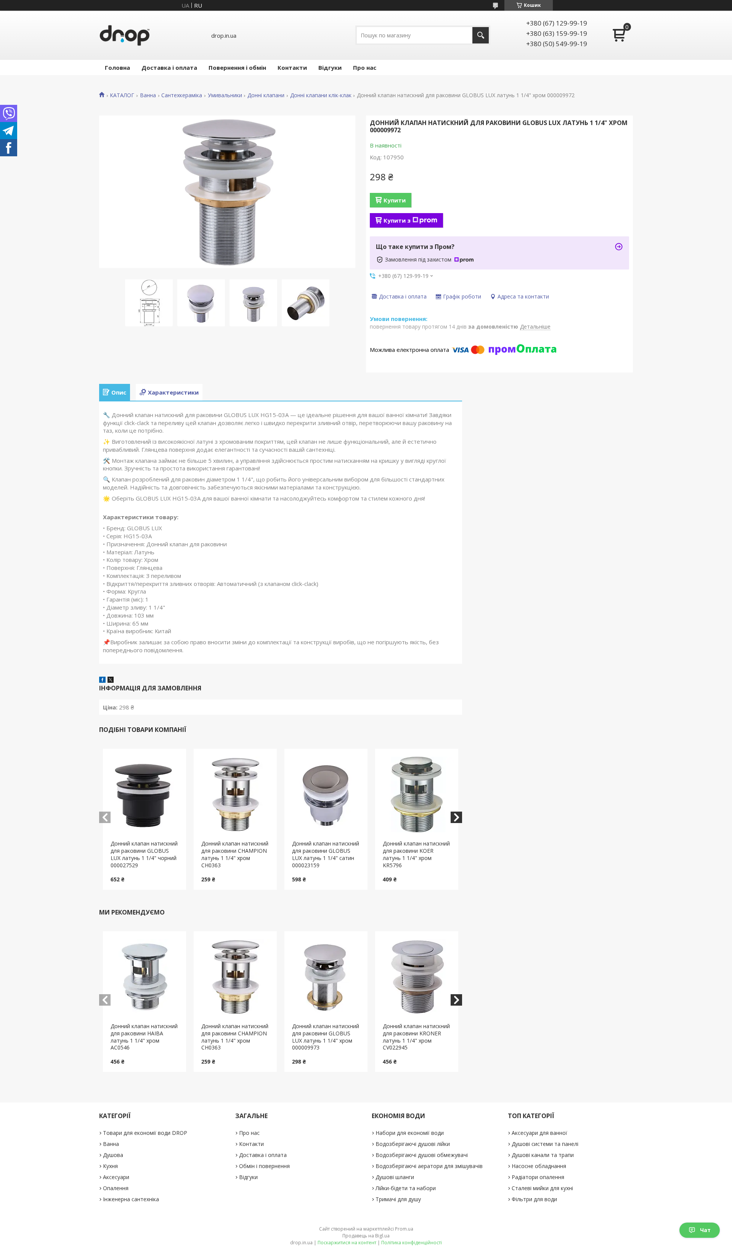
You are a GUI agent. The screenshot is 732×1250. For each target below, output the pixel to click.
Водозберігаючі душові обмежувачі (422, 1155)
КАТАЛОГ (122, 95)
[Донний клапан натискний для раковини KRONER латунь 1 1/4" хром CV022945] (417, 977)
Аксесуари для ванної (539, 1132)
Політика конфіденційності (411, 1242)
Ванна (148, 95)
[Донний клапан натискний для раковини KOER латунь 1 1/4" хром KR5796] (417, 794)
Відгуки (330, 67)
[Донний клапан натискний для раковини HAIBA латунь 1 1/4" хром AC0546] (145, 977)
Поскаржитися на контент (347, 1242)
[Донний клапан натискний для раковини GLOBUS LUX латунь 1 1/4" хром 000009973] (326, 977)
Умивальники (225, 95)
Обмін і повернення (264, 1166)
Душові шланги (395, 1177)
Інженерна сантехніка (131, 1199)
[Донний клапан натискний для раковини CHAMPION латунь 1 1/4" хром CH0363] (235, 794)
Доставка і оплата (169, 67)
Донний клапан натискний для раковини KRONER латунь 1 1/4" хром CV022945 (416, 1036)
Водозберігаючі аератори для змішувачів (429, 1166)
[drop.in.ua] (124, 35)
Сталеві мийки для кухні (542, 1188)
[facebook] (102, 680)
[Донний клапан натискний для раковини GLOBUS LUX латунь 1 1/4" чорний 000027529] (145, 794)
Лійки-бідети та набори (406, 1188)
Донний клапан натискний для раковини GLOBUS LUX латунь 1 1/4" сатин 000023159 (325, 854)
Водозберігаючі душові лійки (413, 1143)
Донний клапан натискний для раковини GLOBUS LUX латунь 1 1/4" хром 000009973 (325, 1036)
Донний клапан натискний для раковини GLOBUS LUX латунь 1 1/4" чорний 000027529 (144, 854)
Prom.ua (404, 1229)
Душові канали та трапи (543, 1155)
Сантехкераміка (181, 95)
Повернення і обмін (237, 67)
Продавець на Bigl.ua (366, 1235)
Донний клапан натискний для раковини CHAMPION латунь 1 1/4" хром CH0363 (234, 854)
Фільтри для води (534, 1199)
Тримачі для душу (398, 1199)
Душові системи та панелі (545, 1143)
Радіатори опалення (538, 1177)
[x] (111, 680)
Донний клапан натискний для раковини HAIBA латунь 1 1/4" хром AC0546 (144, 1036)
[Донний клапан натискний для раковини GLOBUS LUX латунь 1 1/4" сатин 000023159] (326, 794)
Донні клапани (265, 95)
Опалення (115, 1188)
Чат (705, 1230)
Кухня (110, 1166)
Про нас (364, 67)
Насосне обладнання (539, 1166)
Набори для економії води (410, 1132)
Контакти (292, 67)
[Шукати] (480, 35)
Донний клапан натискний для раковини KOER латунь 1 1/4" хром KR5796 (416, 854)
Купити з (397, 220)
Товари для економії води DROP (145, 1132)
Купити (395, 200)
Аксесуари (116, 1177)
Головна (117, 67)
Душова (113, 1155)
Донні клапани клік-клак (321, 95)
